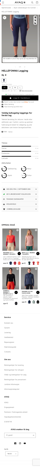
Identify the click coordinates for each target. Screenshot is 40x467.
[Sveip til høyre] (24, 67)
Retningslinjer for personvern (15, 379)
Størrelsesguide (10, 347)
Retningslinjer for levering (14, 365)
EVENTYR (8, 422)
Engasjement (9, 407)
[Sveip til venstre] (15, 67)
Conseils (7, 352)
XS (5, 87)
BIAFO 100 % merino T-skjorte (28, 253)
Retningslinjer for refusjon (14, 370)
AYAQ (6, 402)
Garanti (7, 328)
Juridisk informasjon (11, 384)
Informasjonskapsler (11, 389)
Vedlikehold (8, 337)
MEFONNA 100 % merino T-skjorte (9, 253)
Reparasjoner (9, 342)
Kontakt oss (8, 323)
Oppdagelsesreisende (12, 417)
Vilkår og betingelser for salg (15, 375)
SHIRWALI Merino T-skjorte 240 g (8, 292)
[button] (3, 2)
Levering (7, 332)
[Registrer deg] (33, 435)
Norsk (10, 453)
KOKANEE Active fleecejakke (27, 292)
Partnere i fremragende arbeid (15, 412)
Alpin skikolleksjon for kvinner (25, 8)
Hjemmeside (6, 8)
